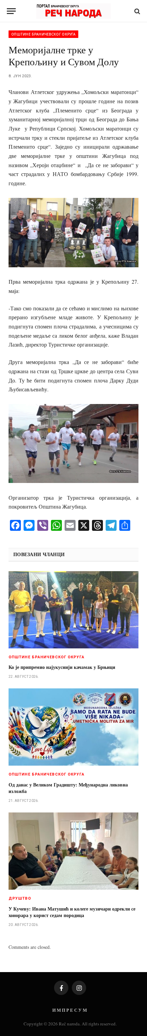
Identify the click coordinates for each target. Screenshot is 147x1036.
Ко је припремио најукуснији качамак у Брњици (62, 667)
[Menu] (11, 11)
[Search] (136, 11)
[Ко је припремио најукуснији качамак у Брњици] (73, 609)
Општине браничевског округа (43, 34)
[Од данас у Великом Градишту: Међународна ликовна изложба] (73, 727)
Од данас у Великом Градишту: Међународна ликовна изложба (68, 788)
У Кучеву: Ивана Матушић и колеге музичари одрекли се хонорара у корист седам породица (72, 912)
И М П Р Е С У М (69, 1010)
